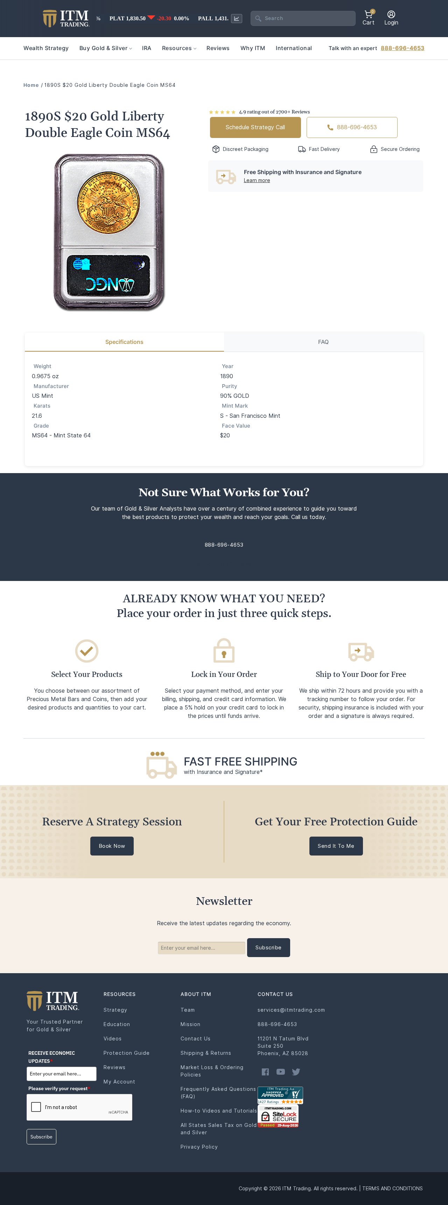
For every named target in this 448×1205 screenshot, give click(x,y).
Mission (191, 1024)
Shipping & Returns (206, 1053)
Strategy (115, 1010)
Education (117, 1024)
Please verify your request (59, 1088)
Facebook (265, 1072)
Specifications (124, 342)
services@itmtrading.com (291, 1010)
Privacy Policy (199, 1147)
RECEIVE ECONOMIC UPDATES (51, 1057)
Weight (42, 366)
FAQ (323, 342)
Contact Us (196, 1038)
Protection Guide (127, 1053)
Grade (41, 426)
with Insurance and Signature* (223, 772)
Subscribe (41, 1137)
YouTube (280, 1072)
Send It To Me (336, 846)
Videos (113, 1038)
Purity (229, 386)
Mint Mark (235, 406)
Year (227, 366)
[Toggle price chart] (236, 18)
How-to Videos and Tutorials (219, 1111)
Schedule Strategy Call (255, 127)
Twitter (296, 1072)
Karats (42, 406)
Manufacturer (51, 386)
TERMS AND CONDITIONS (392, 1188)
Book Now (112, 846)
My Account (119, 1082)
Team (188, 1010)
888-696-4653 (403, 48)
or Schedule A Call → (224, 564)
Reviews (115, 1067)
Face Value (236, 426)
